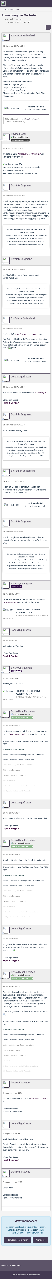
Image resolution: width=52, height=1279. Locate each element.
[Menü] (48, 3)
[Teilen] (48, 27)
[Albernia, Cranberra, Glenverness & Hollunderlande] (3, 3)
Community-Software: (26, 1275)
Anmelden (40, 1240)
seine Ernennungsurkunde (26, 334)
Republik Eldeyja (10, 403)
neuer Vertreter (9, 602)
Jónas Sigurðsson (31, 119)
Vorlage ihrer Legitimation (28, 154)
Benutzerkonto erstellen (18, 1240)
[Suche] (34, 3)
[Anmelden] (41, 3)
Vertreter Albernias (38, 1098)
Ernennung (39, 393)
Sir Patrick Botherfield (14, 19)
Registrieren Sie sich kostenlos (27, 1230)
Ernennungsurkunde (17, 734)
